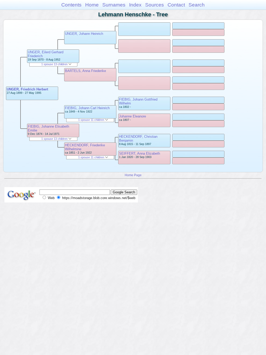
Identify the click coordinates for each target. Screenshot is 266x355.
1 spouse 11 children (91, 119)
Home (92, 5)
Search (197, 5)
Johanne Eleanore (132, 116)
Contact (176, 5)
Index (135, 5)
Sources (154, 5)
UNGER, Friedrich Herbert (27, 89)
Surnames (113, 5)
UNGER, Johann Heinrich (84, 34)
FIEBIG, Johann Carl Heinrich (87, 108)
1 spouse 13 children (54, 64)
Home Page (133, 175)
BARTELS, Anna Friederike (85, 71)
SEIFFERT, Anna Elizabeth (139, 153)
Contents (71, 5)
